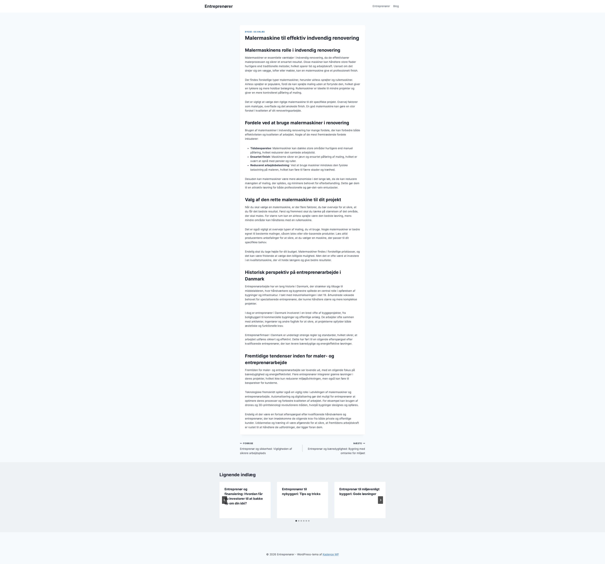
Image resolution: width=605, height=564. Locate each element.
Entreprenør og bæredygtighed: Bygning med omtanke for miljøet (336, 448)
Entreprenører (381, 6)
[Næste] (380, 500)
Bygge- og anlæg (255, 32)
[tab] (296, 521)
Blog (396, 6)
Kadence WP (331, 554)
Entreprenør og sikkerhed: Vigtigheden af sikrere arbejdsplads (266, 448)
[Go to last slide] (224, 500)
